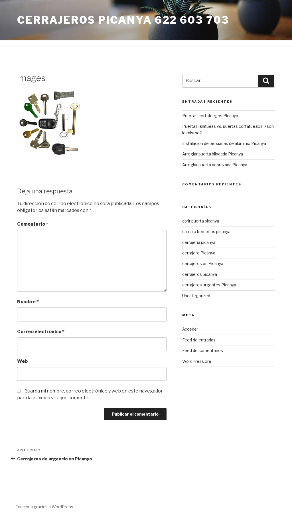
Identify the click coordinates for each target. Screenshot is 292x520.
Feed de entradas (199, 339)
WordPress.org (196, 361)
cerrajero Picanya (198, 252)
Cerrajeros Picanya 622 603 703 (123, 20)
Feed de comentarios (202, 350)
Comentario (32, 224)
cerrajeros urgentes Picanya (209, 284)
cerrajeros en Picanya (202, 263)
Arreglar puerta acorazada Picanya (214, 164)
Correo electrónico (40, 331)
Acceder (190, 329)
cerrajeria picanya (198, 242)
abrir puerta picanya (200, 220)
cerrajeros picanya (199, 274)
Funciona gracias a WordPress (44, 506)
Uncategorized (196, 295)
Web (22, 361)
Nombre (28, 301)
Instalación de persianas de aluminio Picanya (224, 143)
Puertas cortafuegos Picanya (210, 115)
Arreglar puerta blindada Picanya (212, 153)
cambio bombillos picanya (206, 231)
